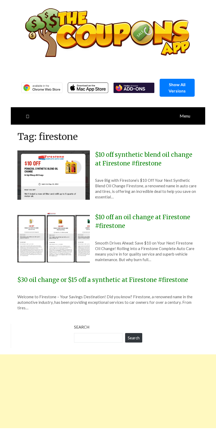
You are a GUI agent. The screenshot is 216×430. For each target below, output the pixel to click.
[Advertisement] (108, 391)
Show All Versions (177, 87)
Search (81, 327)
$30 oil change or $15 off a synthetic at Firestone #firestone (102, 280)
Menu (185, 115)
